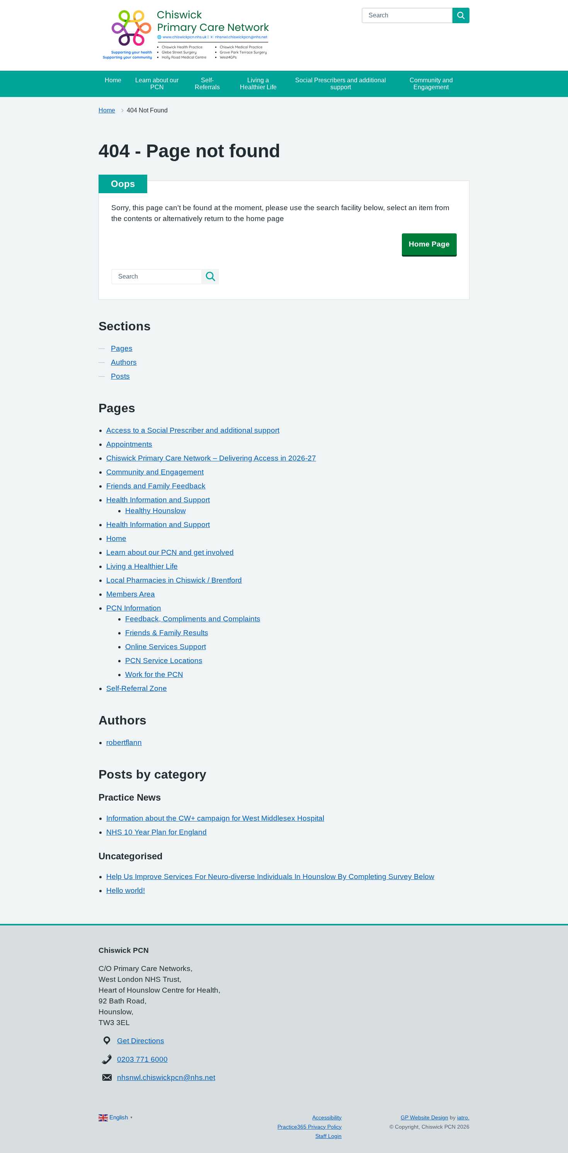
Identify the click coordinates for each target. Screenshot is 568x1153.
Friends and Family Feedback (156, 486)
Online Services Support (165, 647)
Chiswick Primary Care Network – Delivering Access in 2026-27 (211, 458)
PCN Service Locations (163, 660)
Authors (124, 362)
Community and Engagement (431, 83)
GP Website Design (424, 1117)
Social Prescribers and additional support (340, 83)
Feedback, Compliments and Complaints (192, 619)
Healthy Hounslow (155, 511)
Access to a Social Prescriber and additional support (192, 430)
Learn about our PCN (157, 83)
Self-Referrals (207, 83)
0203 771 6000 (142, 1059)
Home (113, 80)
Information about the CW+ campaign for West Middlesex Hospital (215, 818)
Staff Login (328, 1136)
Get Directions (140, 1041)
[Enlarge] (456, 948)
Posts (120, 376)
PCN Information (133, 608)
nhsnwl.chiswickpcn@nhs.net (166, 1077)
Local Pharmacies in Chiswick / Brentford (174, 580)
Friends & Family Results (166, 633)
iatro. (463, 1117)
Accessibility (327, 1117)
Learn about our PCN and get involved (170, 552)
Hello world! (125, 890)
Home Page (429, 244)
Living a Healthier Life (258, 83)
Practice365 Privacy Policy (309, 1127)
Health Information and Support (158, 500)
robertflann (124, 742)
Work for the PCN (154, 674)
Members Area (130, 594)
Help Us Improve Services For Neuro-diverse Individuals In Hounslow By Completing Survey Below (270, 876)
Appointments (129, 444)
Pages (122, 348)
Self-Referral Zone (136, 688)
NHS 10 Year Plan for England (156, 832)
